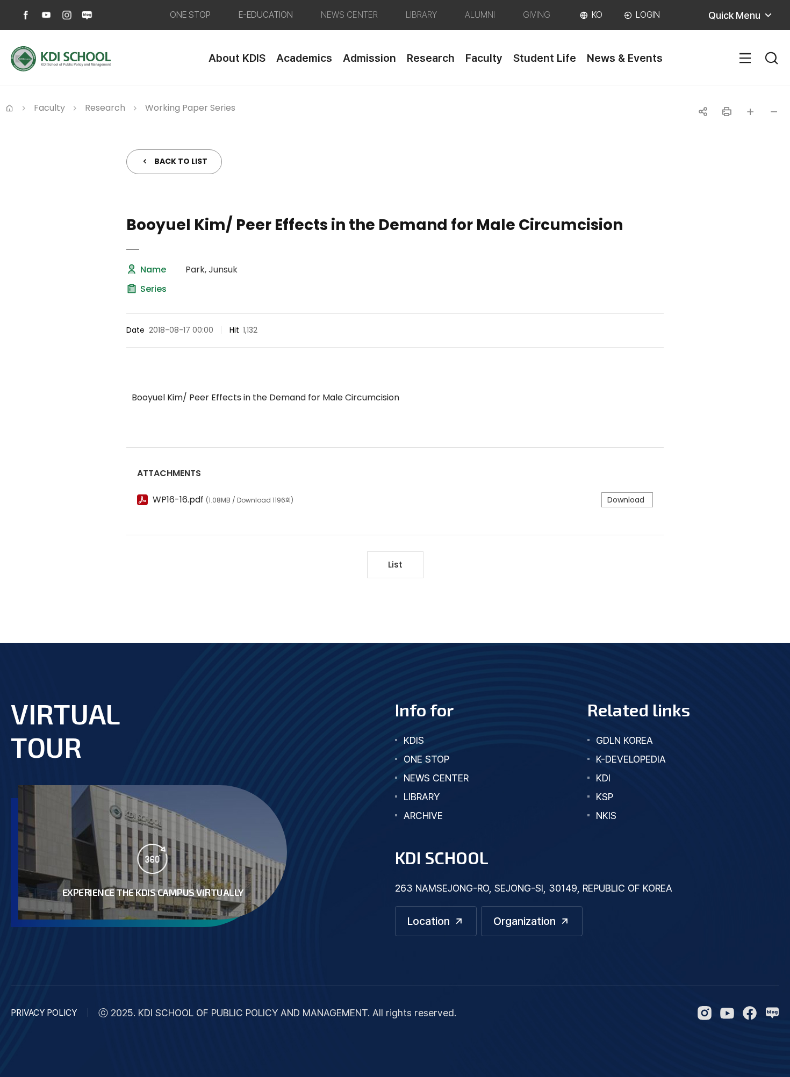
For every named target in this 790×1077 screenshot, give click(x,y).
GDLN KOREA (624, 740)
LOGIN (648, 15)
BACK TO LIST (180, 161)
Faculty (483, 58)
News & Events (625, 58)
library (422, 796)
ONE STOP (190, 15)
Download (625, 499)
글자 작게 (774, 112)
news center (436, 778)
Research (431, 58)
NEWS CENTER (349, 15)
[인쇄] (726, 112)
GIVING (536, 15)
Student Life (544, 58)
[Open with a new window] (26, 15)
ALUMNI (480, 15)
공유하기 (703, 112)
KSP (604, 796)
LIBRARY (421, 15)
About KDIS (237, 58)
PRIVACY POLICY (44, 1013)
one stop (426, 759)
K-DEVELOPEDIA (631, 759)
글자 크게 (750, 112)
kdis (414, 740)
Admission (369, 58)
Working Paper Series (190, 108)
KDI (603, 778)
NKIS (606, 815)
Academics (304, 58)
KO (597, 15)
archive (423, 815)
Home (9, 107)
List (395, 564)
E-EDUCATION (266, 15)
